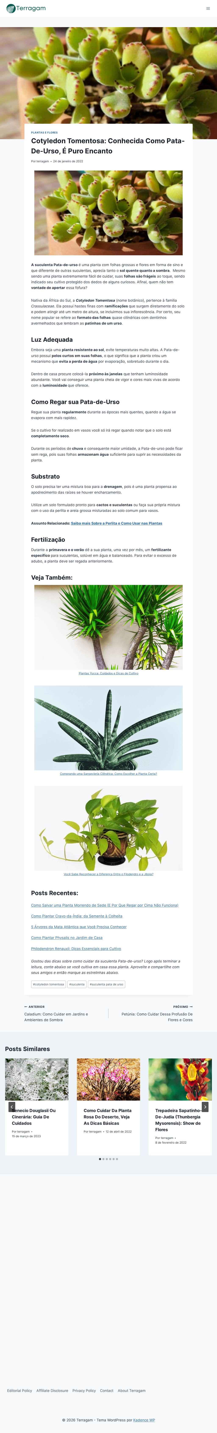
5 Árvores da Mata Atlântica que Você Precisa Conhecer (79, 927)
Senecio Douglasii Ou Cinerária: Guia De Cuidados (34, 1117)
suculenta (77, 984)
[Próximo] (205, 1107)
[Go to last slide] (11, 1107)
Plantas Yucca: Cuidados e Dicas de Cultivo (108, 673)
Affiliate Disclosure (52, 1391)
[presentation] (36, 1079)
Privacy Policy (84, 1391)
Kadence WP (144, 1420)
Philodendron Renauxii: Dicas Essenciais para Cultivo (76, 949)
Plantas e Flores (44, 132)
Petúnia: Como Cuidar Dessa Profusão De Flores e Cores (157, 1013)
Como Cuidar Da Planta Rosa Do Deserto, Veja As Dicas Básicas (108, 1117)
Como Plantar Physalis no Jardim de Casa (67, 938)
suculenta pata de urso (106, 984)
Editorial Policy (19, 1391)
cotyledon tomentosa (48, 984)
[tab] (100, 1159)
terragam (42, 161)
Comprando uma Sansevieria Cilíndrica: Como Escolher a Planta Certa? (108, 773)
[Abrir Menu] (208, 8)
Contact (106, 1391)
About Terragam (132, 1391)
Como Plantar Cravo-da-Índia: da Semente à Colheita (76, 916)
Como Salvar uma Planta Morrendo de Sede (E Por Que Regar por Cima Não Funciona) (104, 905)
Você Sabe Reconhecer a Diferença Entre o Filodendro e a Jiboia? (108, 874)
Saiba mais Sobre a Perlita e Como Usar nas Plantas (116, 523)
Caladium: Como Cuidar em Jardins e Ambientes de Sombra (56, 1013)
